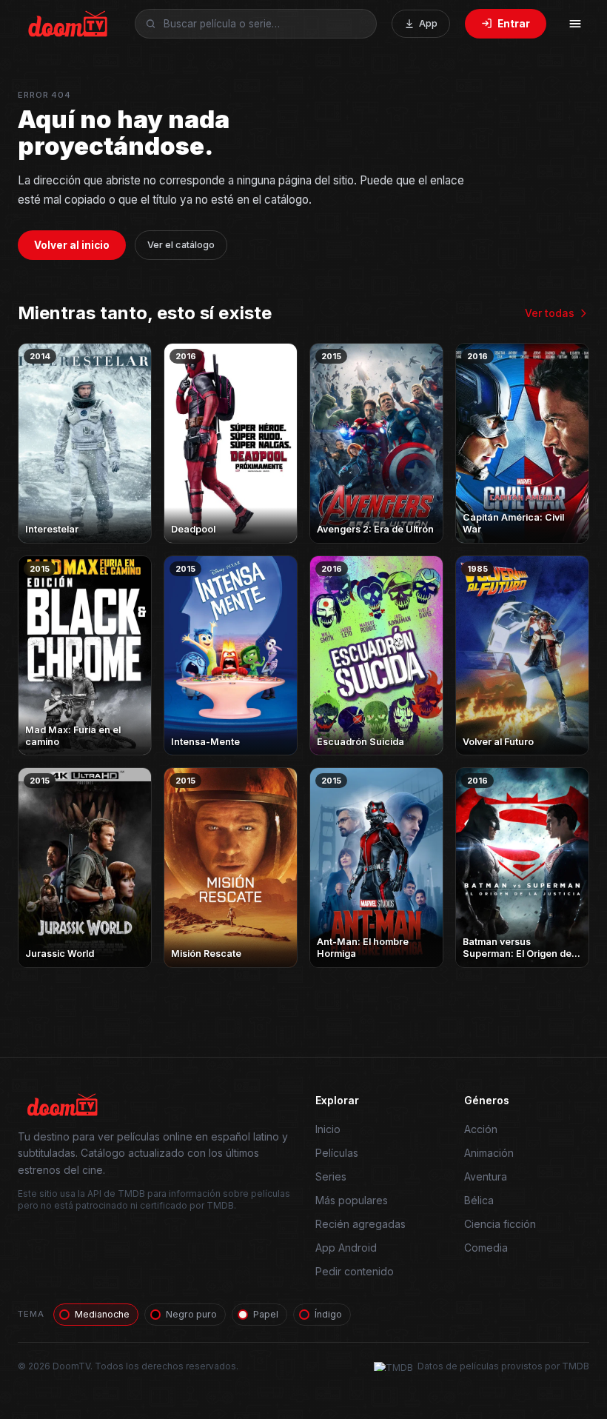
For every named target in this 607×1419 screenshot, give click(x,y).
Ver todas (549, 313)
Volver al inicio (72, 245)
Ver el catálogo (181, 244)
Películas (336, 1152)
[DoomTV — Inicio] (69, 23)
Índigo (328, 1314)
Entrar (513, 24)
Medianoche (102, 1314)
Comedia (486, 1247)
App (428, 23)
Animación (489, 1152)
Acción (480, 1129)
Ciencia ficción (500, 1224)
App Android (346, 1247)
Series (330, 1176)
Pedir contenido (354, 1271)
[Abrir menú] (575, 24)
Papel (265, 1314)
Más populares (351, 1200)
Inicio (328, 1129)
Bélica (479, 1200)
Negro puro (191, 1314)
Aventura (485, 1176)
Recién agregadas (360, 1224)
